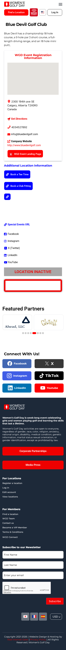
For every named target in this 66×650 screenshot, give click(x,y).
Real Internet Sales (17, 639)
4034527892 (19, 127)
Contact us (8, 523)
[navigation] (56, 617)
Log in (5, 487)
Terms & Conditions (12, 532)
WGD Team (8, 518)
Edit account (9, 492)
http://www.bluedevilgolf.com (24, 145)
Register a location (12, 483)
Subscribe (55, 601)
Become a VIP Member (14, 527)
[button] (61, 4)
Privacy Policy (38, 639)
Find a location (10, 514)
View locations (10, 496)
